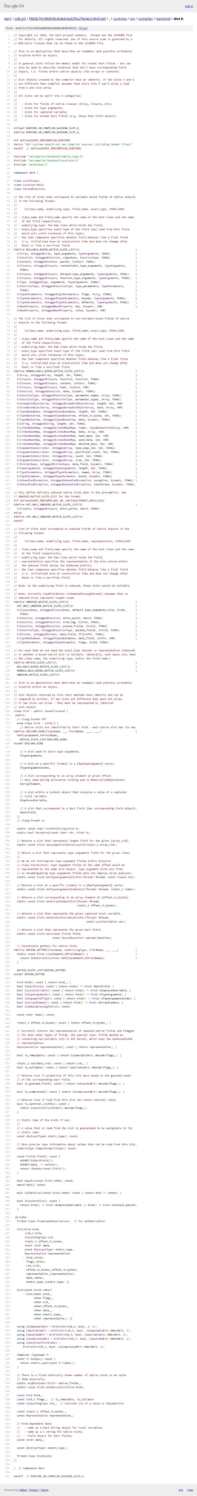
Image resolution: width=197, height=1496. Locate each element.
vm (132, 18)
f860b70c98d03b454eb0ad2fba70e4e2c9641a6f (67, 18)
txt (181, 1490)
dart (7, 18)
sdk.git (20, 18)
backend (163, 18)
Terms (44, 1490)
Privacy (33, 1490)
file (83, 28)
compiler (145, 18)
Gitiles (23, 1490)
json (190, 1490)
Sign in (189, 6)
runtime (120, 18)
